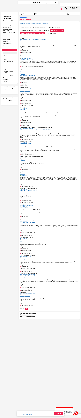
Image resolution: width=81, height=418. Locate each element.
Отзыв (34, 39)
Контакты (5, 81)
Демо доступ (24, 2)
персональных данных (27, 414)
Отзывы (5, 57)
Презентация (30, 39)
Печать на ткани (40, 33)
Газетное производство (43, 30)
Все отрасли (23, 24)
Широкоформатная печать (54, 27)
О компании (5, 79)
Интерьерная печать (51, 33)
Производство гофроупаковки (39, 27)
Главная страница (23, 17)
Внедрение (5, 45)
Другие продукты (6, 41)
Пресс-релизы (6, 55)
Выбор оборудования (7, 43)
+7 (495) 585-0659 (73, 7)
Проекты (5, 59)
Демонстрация (36, 2)
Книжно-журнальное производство (28, 30)
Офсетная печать (32, 24)
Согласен (58, 413)
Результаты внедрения (8, 61)
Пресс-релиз (38, 39)
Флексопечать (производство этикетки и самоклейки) (59, 24)
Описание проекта (23, 39)
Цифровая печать (42, 24)
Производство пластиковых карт (28, 33)
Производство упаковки (26, 27)
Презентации (6, 63)
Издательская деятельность (57, 30)
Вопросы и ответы (7, 47)
